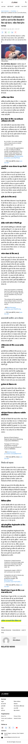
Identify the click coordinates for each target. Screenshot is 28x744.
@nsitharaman (18, 156)
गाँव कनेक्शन (4, 29)
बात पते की (24, 6)
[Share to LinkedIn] (12, 32)
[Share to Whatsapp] (9, 32)
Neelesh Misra (17, 718)
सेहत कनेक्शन (17, 710)
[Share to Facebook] (2, 32)
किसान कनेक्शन (17, 701)
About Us (3, 716)
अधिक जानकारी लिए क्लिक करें (11, 621)
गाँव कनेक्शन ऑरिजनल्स (19, 706)
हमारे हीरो (17, 6)
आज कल (3, 6)
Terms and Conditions (6, 718)
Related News (8, 647)
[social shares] (2, 727)
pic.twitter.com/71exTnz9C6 (12, 582)
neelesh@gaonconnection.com (12, 737)
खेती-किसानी (10, 6)
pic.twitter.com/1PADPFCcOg (12, 309)
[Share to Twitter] (5, 32)
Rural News (13, 11)
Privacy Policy (17, 716)
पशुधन (2, 701)
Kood (2, 720)
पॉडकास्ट (16, 704)
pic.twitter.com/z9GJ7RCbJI (12, 158)
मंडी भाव (3, 710)
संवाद (2, 708)
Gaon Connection (5, 11)
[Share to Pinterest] (15, 32)
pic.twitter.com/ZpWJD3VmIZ (12, 454)
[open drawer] (2, 2)
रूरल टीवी (16, 708)
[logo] (14, 2)
